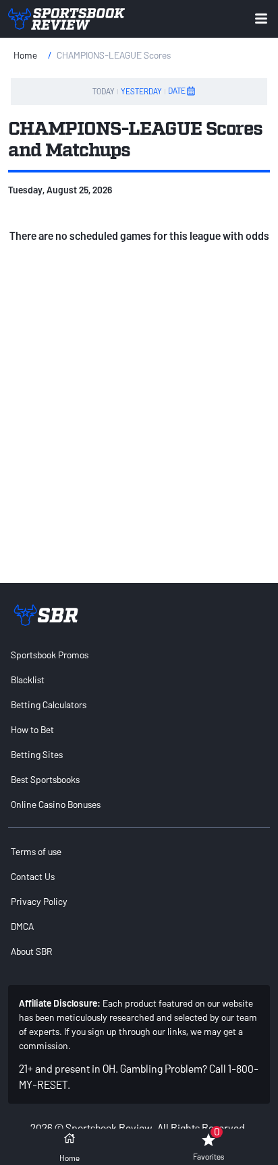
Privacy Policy (39, 901)
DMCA (22, 926)
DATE (177, 90)
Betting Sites (37, 754)
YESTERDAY (141, 91)
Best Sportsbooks (45, 779)
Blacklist (28, 679)
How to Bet (32, 729)
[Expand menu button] (261, 18)
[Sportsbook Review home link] (46, 615)
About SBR (31, 951)
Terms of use (36, 851)
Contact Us (33, 876)
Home (25, 55)
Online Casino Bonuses (56, 804)
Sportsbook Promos (49, 654)
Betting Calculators (48, 704)
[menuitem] (139, 654)
